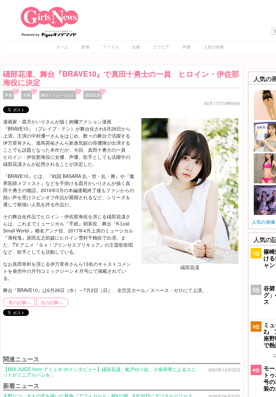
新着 (85, 46)
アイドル (111, 46)
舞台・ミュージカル (57, 95)
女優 (136, 46)
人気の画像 (214, 46)
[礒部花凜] (189, 190)
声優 (186, 46)
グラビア (161, 46)
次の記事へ (52, 302)
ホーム (62, 46)
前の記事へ (20, 302)
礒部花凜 (92, 95)
